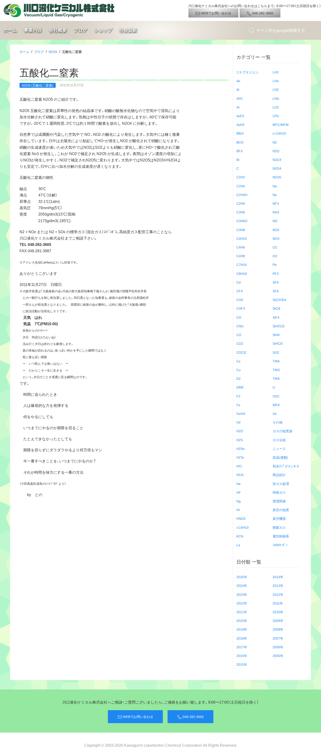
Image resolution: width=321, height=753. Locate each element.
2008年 (278, 629)
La (238, 544)
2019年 (241, 629)
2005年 (278, 655)
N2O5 (53, 51)
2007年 (278, 638)
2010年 (278, 611)
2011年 (278, 603)
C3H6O (241, 220)
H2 (238, 422)
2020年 (241, 620)
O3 (275, 255)
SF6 (276, 290)
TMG (276, 369)
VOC (276, 396)
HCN (239, 474)
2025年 (241, 576)
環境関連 (279, 501)
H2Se (240, 448)
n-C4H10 (279, 133)
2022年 (241, 603)
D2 (238, 378)
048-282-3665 (262, 13)
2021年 (241, 611)
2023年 (241, 594)
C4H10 (241, 238)
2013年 (278, 585)
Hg (238, 501)
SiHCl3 (278, 343)
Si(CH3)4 (279, 299)
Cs (238, 361)
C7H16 (241, 264)
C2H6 (240, 203)
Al (237, 89)
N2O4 (277, 168)
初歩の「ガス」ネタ (286, 466)
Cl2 (238, 317)
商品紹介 (279, 474)
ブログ (80, 30)
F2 (238, 396)
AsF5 (240, 115)
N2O (276, 150)
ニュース (279, 448)
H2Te (240, 457)
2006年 (278, 647)
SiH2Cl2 (279, 326)
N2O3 (277, 159)
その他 (277, 422)
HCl (239, 466)
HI (238, 509)
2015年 (241, 664)
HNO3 (241, 518)
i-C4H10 (242, 527)
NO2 (276, 229)
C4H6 (240, 247)
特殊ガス (279, 492)
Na (275, 186)
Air (238, 80)
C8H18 (241, 273)
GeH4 (240, 413)
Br (238, 159)
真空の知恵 (281, 509)
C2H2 (240, 177)
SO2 (276, 352)
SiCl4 (276, 308)
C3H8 (240, 229)
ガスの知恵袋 (282, 431)
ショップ (103, 30)
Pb (275, 264)
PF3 (276, 273)
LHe (276, 80)
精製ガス (279, 527)
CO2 (239, 343)
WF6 (276, 404)
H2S (239, 439)
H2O (239, 431)
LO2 (276, 107)
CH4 (239, 299)
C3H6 (240, 212)
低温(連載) (280, 457)
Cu (238, 369)
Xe (275, 413)
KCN (239, 536)
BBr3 (240, 133)
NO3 (276, 238)
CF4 (239, 290)
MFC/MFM (281, 124)
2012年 (278, 594)
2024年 (241, 585)
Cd (238, 282)
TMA (276, 361)
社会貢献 (128, 30)
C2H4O (241, 194)
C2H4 (240, 186)
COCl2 (241, 352)
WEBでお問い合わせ (215, 13)
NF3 (276, 203)
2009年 (278, 620)
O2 (275, 247)
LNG (276, 98)
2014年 (278, 576)
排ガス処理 (281, 483)
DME (240, 387)
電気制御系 (281, 536)
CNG (240, 326)
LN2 (276, 89)
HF (238, 492)
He (238, 483)
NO (275, 220)
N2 (275, 142)
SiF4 (276, 317)
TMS (276, 378)
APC (239, 98)
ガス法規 (279, 439)
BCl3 (239, 142)
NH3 (276, 212)
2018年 (241, 638)
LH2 (276, 72)
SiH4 (276, 334)
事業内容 (33, 30)
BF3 (239, 150)
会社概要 (58, 30)
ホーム (10, 30)
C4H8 (240, 255)
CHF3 (240, 308)
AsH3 (240, 124)
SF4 (276, 282)
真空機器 (279, 518)
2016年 (241, 655)
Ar (238, 107)
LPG (276, 115)
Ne (275, 194)
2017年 (241, 647)
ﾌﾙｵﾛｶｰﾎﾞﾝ (280, 544)
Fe (238, 404)
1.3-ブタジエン (247, 72)
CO (238, 334)
